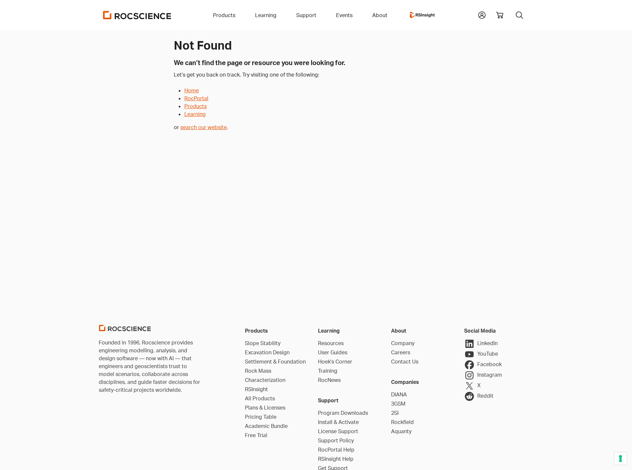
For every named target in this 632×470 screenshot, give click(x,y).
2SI (395, 413)
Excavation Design (267, 352)
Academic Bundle (266, 426)
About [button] (379, 15)
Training (327, 370)
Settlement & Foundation (275, 361)
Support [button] (306, 15)
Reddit (485, 395)
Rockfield (402, 422)
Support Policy (336, 440)
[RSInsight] (422, 15)
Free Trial (256, 435)
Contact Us (404, 361)
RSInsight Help (336, 459)
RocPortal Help (336, 449)
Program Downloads (343, 413)
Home (191, 90)
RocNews (329, 380)
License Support (338, 431)
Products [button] (224, 15)
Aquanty (401, 431)
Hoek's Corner (335, 361)
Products (195, 106)
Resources (331, 343)
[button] (482, 14)
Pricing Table (260, 416)
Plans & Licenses (265, 407)
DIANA (399, 394)
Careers (400, 352)
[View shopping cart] (500, 15)
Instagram (489, 374)
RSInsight (256, 389)
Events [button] (344, 15)
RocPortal (196, 98)
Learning (195, 114)
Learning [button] (265, 15)
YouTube (487, 353)
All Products (260, 398)
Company (402, 343)
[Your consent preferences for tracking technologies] (620, 458)
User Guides (332, 352)
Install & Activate (338, 422)
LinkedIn (487, 343)
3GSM (398, 403)
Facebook (489, 364)
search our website (203, 127)
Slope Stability (262, 343)
